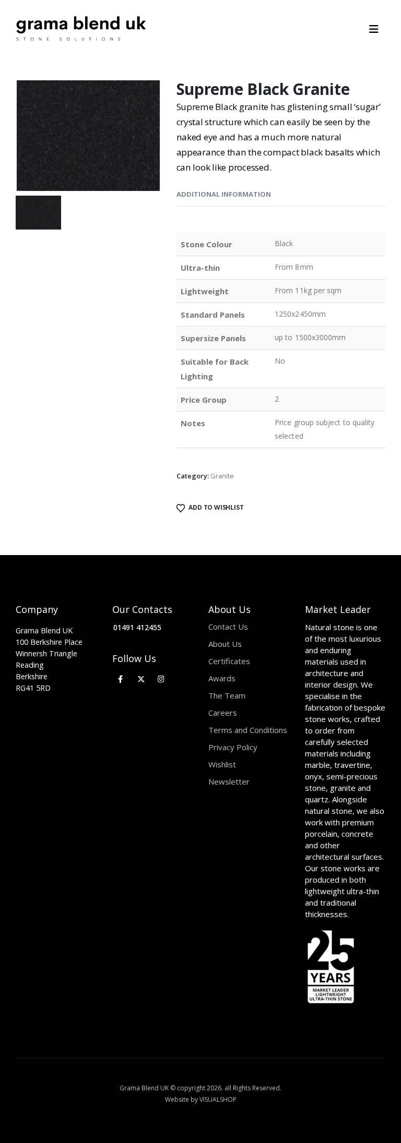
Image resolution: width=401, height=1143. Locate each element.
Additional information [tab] (223, 194)
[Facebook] (120, 679)
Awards (221, 678)
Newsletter (229, 781)
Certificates (229, 661)
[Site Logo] (81, 29)
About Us (225, 644)
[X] (140, 679)
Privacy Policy (232, 747)
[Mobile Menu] (377, 29)
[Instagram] (161, 679)
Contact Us (228, 626)
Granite (222, 475)
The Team (226, 695)
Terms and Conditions (247, 730)
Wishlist (222, 764)
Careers (222, 712)
